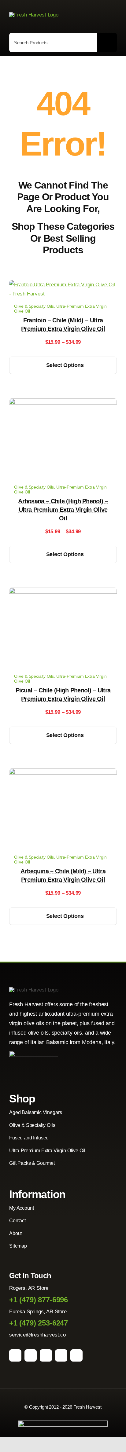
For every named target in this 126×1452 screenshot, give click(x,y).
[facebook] (15, 1355)
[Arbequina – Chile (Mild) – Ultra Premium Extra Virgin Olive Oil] (63, 773)
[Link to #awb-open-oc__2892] (114, 15)
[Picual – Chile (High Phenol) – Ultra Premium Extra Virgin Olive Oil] (63, 592)
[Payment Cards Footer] (62, 1423)
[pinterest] (46, 1355)
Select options (65, 365)
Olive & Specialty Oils (34, 306)
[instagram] (30, 1355)
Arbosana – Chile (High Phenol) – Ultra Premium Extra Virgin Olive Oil (63, 510)
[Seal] (33, 1053)
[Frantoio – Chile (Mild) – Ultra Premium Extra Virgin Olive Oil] (63, 285)
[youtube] (61, 1355)
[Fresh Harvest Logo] (33, 15)
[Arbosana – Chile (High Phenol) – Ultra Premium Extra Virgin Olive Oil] (63, 403)
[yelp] (76, 1355)
